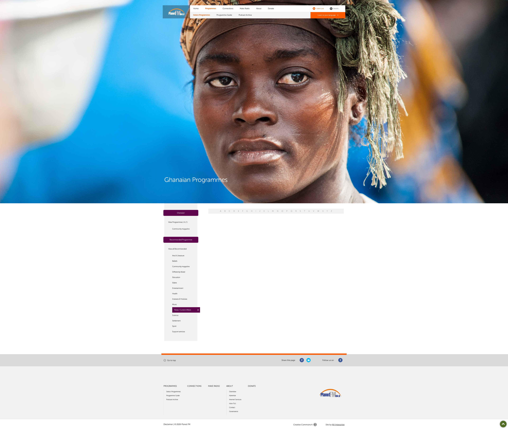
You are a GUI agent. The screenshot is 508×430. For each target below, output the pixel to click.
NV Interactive (338, 425)
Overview (232, 392)
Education (176, 277)
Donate (271, 8)
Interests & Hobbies (179, 299)
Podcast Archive (245, 15)
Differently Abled (178, 272)
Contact (232, 407)
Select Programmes (201, 15)
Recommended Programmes (181, 240)
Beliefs (174, 261)
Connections (228, 8)
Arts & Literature (178, 256)
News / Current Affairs (182, 310)
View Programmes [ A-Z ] (178, 222)
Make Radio (245, 8)
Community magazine (181, 229)
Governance (233, 411)
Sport (174, 326)
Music (174, 304)
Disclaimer (168, 424)
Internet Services (235, 399)
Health (174, 294)
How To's (232, 403)
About (258, 8)
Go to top (171, 360)
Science (175, 315)
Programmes (210, 8)
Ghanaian (181, 213)
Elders (174, 283)
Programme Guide (224, 15)
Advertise (232, 396)
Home (196, 8)
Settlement (176, 321)
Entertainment (177, 288)
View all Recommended (177, 249)
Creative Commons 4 (303, 425)
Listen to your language (327, 15)
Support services (178, 332)
